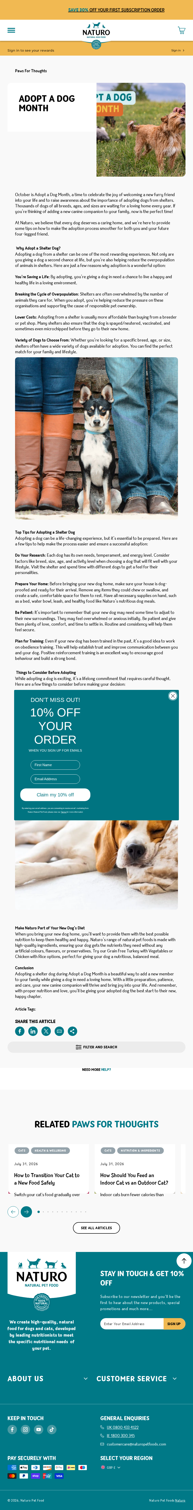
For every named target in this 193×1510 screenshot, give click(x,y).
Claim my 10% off (55, 786)
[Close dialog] (173, 702)
